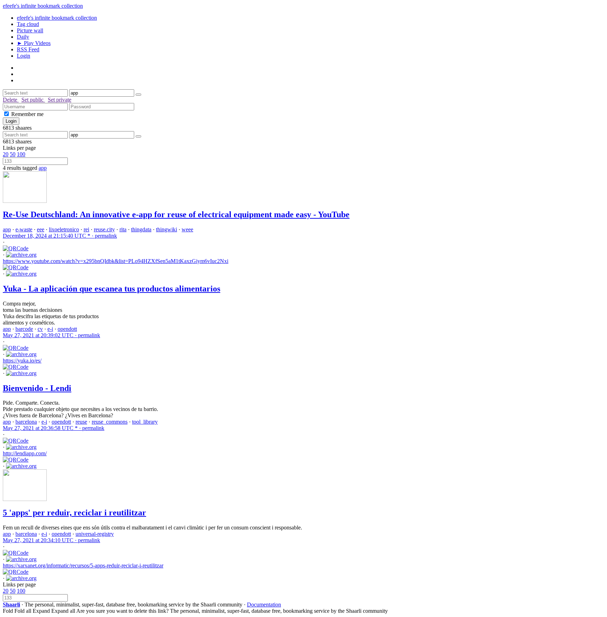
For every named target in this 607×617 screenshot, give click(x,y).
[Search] (138, 95)
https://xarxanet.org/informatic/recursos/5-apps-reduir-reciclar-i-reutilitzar (83, 565)
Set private (59, 100)
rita (122, 229)
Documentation (264, 605)
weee (187, 229)
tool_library (145, 422)
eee (40, 229)
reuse (81, 422)
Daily (23, 37)
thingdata (141, 229)
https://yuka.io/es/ (22, 361)
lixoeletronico (64, 229)
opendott (67, 329)
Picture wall (30, 30)
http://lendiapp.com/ (25, 453)
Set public (33, 100)
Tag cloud (28, 24)
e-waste (23, 229)
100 (21, 154)
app (43, 168)
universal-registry (95, 534)
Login (23, 56)
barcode (24, 329)
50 (12, 154)
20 (5, 154)
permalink (60, 236)
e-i (50, 329)
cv (40, 329)
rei (86, 229)
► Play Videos (34, 43)
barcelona (26, 422)
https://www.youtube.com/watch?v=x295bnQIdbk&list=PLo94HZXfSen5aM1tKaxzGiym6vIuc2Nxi (115, 261)
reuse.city (104, 229)
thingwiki (166, 229)
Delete (11, 100)
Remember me (27, 114)
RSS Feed (28, 49)
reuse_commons (110, 422)
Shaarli (11, 605)
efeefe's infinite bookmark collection (43, 6)
